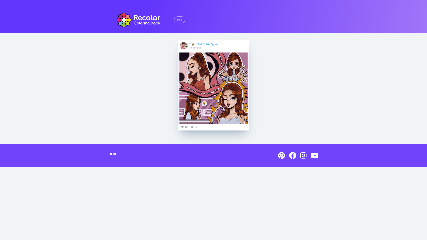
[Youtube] (315, 156)
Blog (179, 19)
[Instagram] (303, 156)
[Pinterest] (281, 156)
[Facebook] (292, 156)
